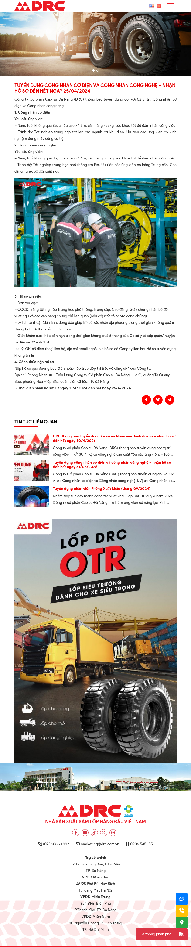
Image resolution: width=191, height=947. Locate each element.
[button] (93, 70)
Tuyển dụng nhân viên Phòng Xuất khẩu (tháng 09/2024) (101, 488)
